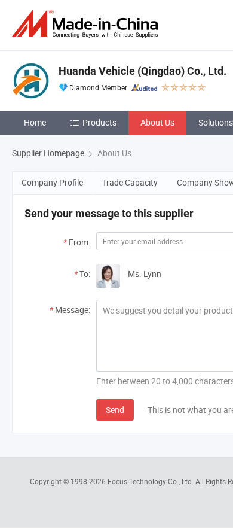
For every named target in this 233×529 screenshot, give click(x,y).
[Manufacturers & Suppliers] (87, 24)
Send (115, 409)
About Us (157, 122)
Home (35, 122)
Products (99, 122)
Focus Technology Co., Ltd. (151, 481)
